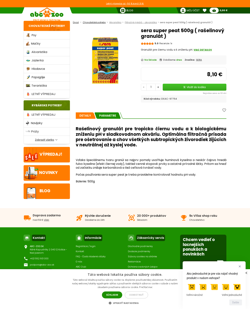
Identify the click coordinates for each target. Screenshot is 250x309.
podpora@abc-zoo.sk (42, 264)
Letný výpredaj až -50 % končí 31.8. (125, 3)
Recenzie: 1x (165, 43)
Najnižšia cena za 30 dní (214, 93)
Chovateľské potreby (47, 26)
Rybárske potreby (47, 105)
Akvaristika (115, 22)
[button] (125, 303)
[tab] (85, 115)
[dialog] (125, 289)
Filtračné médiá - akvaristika (141, 22)
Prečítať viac (145, 287)
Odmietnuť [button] (136, 294)
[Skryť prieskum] (240, 266)
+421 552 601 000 (39, 258)
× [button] (246, 273)
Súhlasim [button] (112, 294)
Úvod (76, 22)
